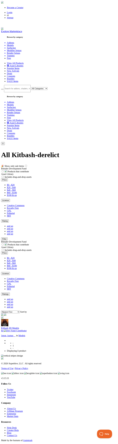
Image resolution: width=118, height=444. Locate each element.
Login (9, 12)
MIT (9, 216)
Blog (9, 433)
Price (4, 180)
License (5, 200)
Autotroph (27, 440)
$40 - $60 (11, 190)
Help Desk (12, 427)
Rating (5, 221)
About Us (11, 408)
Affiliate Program (15, 411)
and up (10, 226)
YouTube (11, 397)
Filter (4, 239)
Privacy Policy (21, 368)
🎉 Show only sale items (12, 166)
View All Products (15, 63)
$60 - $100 (12, 192)
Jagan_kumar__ (8, 335)
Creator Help (13, 430)
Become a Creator (15, 7)
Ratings (5, 294)
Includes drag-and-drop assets (18, 177)
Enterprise (11, 413)
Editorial (11, 213)
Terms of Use (7, 368)
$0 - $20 (11, 185)
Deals (9, 73)
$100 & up (12, 195)
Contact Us (12, 435)
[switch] (26, 166)
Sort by (23, 312)
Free (9, 58)
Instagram (11, 394)
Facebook (11, 392)
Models (21, 335)
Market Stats (12, 416)
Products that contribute (18, 171)
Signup (10, 17)
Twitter (10, 389)
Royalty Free (13, 208)
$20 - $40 (11, 187)
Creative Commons (15, 205)
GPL (9, 210)
